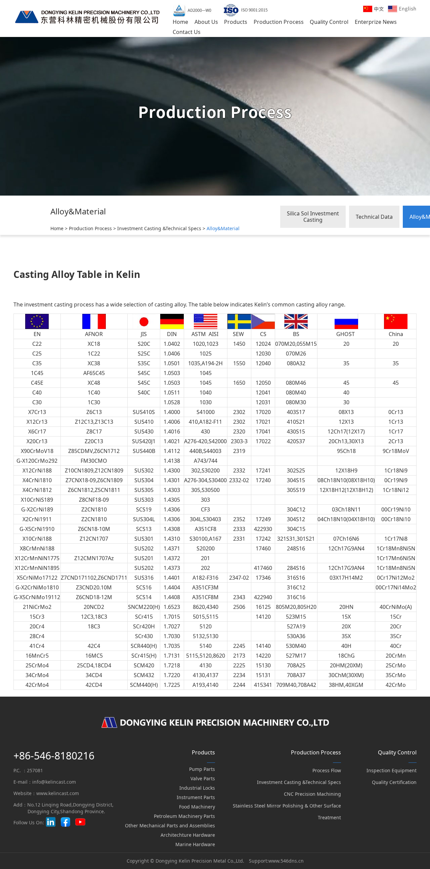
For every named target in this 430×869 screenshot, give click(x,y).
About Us (206, 22)
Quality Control (329, 22)
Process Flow (326, 770)
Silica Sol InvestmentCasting (313, 216)
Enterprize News (376, 22)
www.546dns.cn (286, 861)
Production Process (279, 22)
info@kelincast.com (54, 782)
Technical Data (374, 216)
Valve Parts (202, 778)
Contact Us (187, 32)
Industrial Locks (197, 788)
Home (180, 22)
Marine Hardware (195, 844)
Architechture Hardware (188, 835)
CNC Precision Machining (312, 794)
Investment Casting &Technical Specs (159, 228)
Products (235, 22)
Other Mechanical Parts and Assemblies (170, 825)
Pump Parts (202, 769)
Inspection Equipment (392, 770)
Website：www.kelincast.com (46, 793)
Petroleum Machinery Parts (184, 816)
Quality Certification (394, 782)
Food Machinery (197, 806)
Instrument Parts (196, 797)
